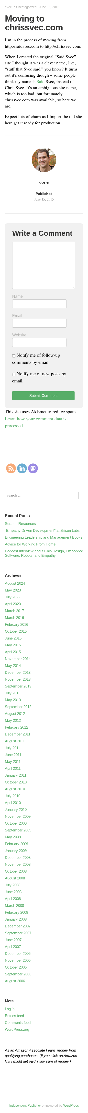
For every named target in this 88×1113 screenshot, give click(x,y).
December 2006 (18, 953)
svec (8, 7)
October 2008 (16, 871)
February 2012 (16, 727)
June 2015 (13, 638)
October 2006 (16, 967)
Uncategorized (26, 7)
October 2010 (16, 782)
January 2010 (16, 809)
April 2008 (13, 899)
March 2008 (14, 905)
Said (40, 81)
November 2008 (18, 864)
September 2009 (18, 830)
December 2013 (18, 672)
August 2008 (15, 878)
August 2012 (15, 713)
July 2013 (12, 693)
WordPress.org (17, 1029)
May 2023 (13, 590)
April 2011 (13, 768)
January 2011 (15, 775)
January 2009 (16, 851)
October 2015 (16, 631)
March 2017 (14, 611)
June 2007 (13, 940)
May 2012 (13, 720)
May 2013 (13, 700)
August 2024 (15, 583)
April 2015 (13, 652)
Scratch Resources (20, 523)
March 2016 (14, 618)
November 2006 (18, 960)
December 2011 (17, 734)
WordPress (71, 1105)
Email (17, 316)
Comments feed (18, 1022)
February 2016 (16, 624)
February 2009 (16, 844)
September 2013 (18, 686)
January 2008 (16, 919)
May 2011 (13, 761)
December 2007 (18, 926)
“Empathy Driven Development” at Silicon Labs (42, 530)
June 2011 (13, 755)
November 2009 (18, 816)
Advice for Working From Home (30, 544)
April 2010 (13, 803)
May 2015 (13, 645)
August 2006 (15, 981)
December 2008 (18, 857)
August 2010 (15, 789)
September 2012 (18, 707)
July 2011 (12, 748)
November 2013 (18, 679)
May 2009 (13, 837)
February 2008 (16, 912)
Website (19, 335)
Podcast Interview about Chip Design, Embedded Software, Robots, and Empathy (44, 553)
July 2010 (12, 796)
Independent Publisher (25, 1105)
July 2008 (12, 885)
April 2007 (13, 947)
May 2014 (13, 665)
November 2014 (18, 659)
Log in (9, 1009)
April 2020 (13, 604)
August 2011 (15, 741)
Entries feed (14, 1016)
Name (17, 296)
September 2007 (18, 933)
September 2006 (18, 974)
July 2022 (12, 597)
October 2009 (16, 823)
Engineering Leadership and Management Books (43, 537)
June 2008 (13, 892)
